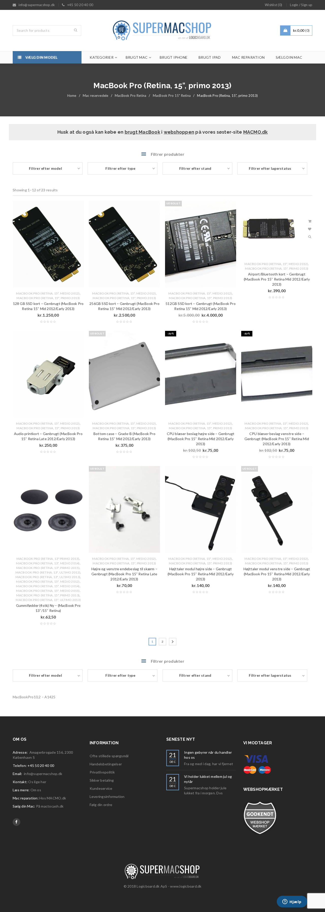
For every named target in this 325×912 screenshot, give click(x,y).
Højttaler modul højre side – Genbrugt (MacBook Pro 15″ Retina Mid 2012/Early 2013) (201, 574)
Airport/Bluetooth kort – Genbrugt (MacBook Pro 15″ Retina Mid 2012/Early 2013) (277, 279)
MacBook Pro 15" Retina (172, 96)
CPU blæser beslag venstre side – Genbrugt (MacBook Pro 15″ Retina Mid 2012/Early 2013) (277, 438)
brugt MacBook (142, 132)
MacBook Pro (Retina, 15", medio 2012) (47, 293)
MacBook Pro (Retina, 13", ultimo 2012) (47, 572)
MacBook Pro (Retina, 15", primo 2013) (48, 298)
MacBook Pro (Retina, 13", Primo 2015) (47, 568)
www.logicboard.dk (185, 886)
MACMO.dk (255, 132)
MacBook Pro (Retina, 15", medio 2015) (47, 591)
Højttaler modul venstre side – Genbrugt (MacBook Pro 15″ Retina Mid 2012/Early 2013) (276, 574)
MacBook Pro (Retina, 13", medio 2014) (47, 563)
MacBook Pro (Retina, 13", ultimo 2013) (47, 577)
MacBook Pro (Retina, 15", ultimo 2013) (48, 600)
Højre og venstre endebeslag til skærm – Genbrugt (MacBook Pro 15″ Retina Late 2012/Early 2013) (124, 574)
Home (71, 96)
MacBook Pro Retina (131, 96)
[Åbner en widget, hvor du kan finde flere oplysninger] (292, 902)
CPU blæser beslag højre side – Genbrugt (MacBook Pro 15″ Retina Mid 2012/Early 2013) (201, 438)
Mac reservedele (95, 96)
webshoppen (179, 132)
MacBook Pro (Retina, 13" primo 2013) (48, 559)
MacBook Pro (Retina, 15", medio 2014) (47, 586)
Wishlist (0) (273, 5)
